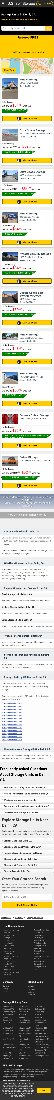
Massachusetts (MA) (40, 1024)
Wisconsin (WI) (8, 1058)
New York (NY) (8, 1039)
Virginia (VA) (7, 1056)
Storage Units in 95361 (12, 737)
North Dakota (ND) (42, 1039)
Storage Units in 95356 (12, 734)
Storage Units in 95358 (12, 718)
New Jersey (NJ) (41, 1034)
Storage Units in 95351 (12, 730)
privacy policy (17, 1096)
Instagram (31, 992)
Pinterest (31, 995)
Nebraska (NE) (40, 1031)
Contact (6, 986)
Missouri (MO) (8, 1031)
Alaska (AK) (23, 1006)
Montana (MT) (24, 1031)
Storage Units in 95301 (12, 712)
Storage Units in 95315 (12, 703)
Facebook (31, 989)
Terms (5, 991)
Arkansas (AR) (8, 1009)
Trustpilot (31, 987)
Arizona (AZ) (39, 1006)
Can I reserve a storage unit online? (21, 812)
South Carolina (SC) (24, 1048)
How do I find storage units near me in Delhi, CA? (28, 794)
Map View (9, 70)
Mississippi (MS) (41, 1028)
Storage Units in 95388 (12, 709)
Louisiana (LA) (40, 1020)
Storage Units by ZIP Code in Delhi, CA (22, 847)
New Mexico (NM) (41, 1036)
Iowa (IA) (38, 1017)
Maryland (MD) (24, 1023)
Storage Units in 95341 (12, 724)
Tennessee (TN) (41, 1050)
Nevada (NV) (8, 1034)
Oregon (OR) (24, 1045)
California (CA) (24, 1009)
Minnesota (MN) (25, 1028)
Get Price (46, 3)
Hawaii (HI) (23, 1015)
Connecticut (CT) (9, 1012)
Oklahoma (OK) (8, 1045)
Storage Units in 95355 (12, 721)
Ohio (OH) (39, 1042)
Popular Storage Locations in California (23, 853)
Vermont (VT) (40, 1053)
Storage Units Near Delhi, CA (18, 841)
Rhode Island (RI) (9, 1047)
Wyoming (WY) (24, 1058)
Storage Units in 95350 (12, 727)
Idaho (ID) (39, 1015)
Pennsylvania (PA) (42, 1045)
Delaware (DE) (24, 1012)
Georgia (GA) (8, 1015)
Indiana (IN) (23, 1017)
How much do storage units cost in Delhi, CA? (26, 787)
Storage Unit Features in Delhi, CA (20, 865)
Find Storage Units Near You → (17, 1080)
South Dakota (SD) (42, 1047)
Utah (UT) (22, 1053)
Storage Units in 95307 (12, 715)
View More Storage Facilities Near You (27, 515)
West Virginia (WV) (42, 1056)
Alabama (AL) (8, 1006)
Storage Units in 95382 (12, 706)
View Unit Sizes (30, 118)
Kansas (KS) (7, 1020)
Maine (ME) (7, 1023)
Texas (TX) (7, 1053)
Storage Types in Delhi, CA (17, 871)
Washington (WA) (25, 1056)
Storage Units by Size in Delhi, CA (20, 859)
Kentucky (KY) (24, 1020)
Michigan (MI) (8, 1028)
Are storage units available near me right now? (26, 806)
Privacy (5, 989)
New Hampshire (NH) (25, 1035)
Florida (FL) (39, 1012)
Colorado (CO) (40, 1009)
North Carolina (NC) (24, 1040)
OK (43, 1090)
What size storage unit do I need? (20, 800)
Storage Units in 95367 (12, 740)
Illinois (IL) (7, 1017)
